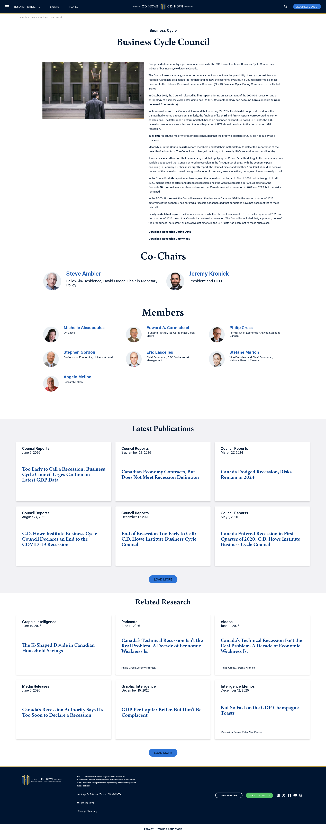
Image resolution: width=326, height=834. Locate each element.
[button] (163, 579)
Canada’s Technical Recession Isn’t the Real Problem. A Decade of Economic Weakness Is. (162, 646)
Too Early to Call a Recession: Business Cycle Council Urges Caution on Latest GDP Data (63, 475)
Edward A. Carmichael (168, 328)
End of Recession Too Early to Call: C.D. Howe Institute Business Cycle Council (158, 539)
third (224, 115)
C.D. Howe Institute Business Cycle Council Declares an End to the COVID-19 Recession (59, 539)
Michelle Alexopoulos (84, 328)
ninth (170, 178)
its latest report (170, 214)
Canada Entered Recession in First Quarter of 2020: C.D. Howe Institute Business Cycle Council (260, 539)
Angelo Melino (77, 377)
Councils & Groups (28, 17)
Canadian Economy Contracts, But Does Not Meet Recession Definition (160, 475)
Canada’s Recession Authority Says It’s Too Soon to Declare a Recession (62, 713)
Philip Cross (241, 328)
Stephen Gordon (79, 353)
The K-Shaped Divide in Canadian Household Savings (58, 648)
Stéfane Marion (244, 353)
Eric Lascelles (160, 353)
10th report (167, 187)
